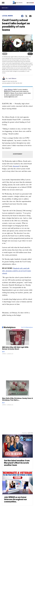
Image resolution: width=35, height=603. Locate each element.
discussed (16, 166)
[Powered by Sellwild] (30, 433)
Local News (7, 16)
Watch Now (30, 2)
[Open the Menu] (3, 2)
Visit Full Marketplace (27, 327)
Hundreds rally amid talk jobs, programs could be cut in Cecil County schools (16, 270)
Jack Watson (12, 78)
